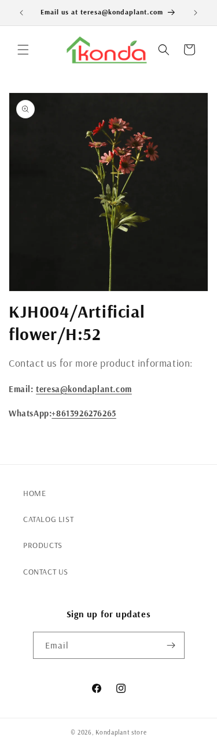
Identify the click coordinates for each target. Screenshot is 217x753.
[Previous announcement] (21, 12)
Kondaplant (112, 732)
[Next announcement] (195, 12)
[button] (23, 49)
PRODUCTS (42, 545)
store (139, 732)
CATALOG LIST (48, 519)
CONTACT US (45, 571)
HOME (34, 493)
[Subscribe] (171, 645)
